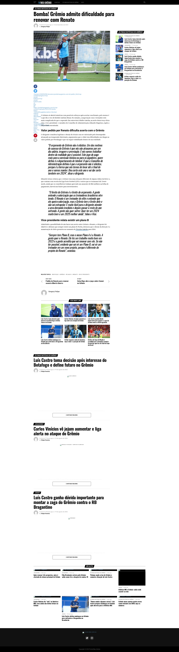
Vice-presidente (84, 274)
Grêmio (62, 274)
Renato (75, 274)
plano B (69, 274)
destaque (56, 274)
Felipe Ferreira (45, 371)
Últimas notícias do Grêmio (71, 2)
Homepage (57, 2)
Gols (82, 2)
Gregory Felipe (45, 26)
